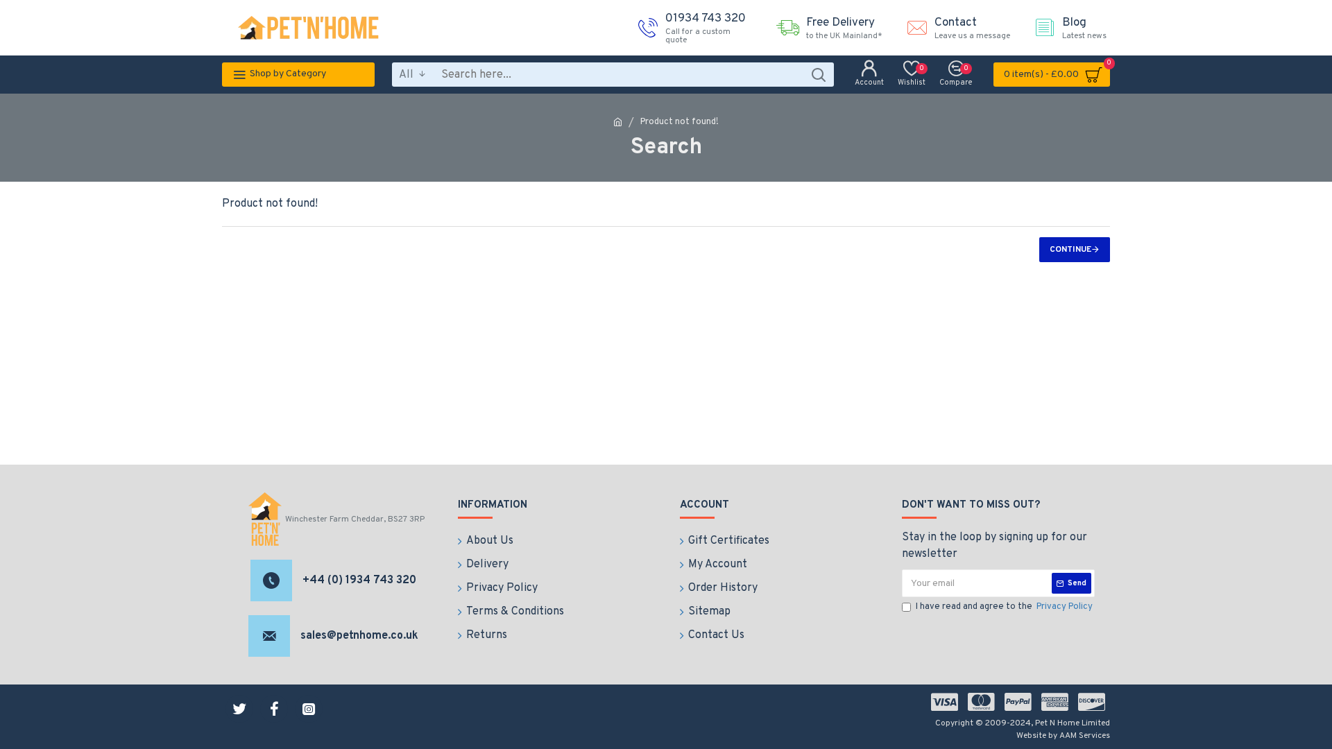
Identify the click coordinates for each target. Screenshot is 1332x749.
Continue (1070, 249)
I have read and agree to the (1004, 606)
